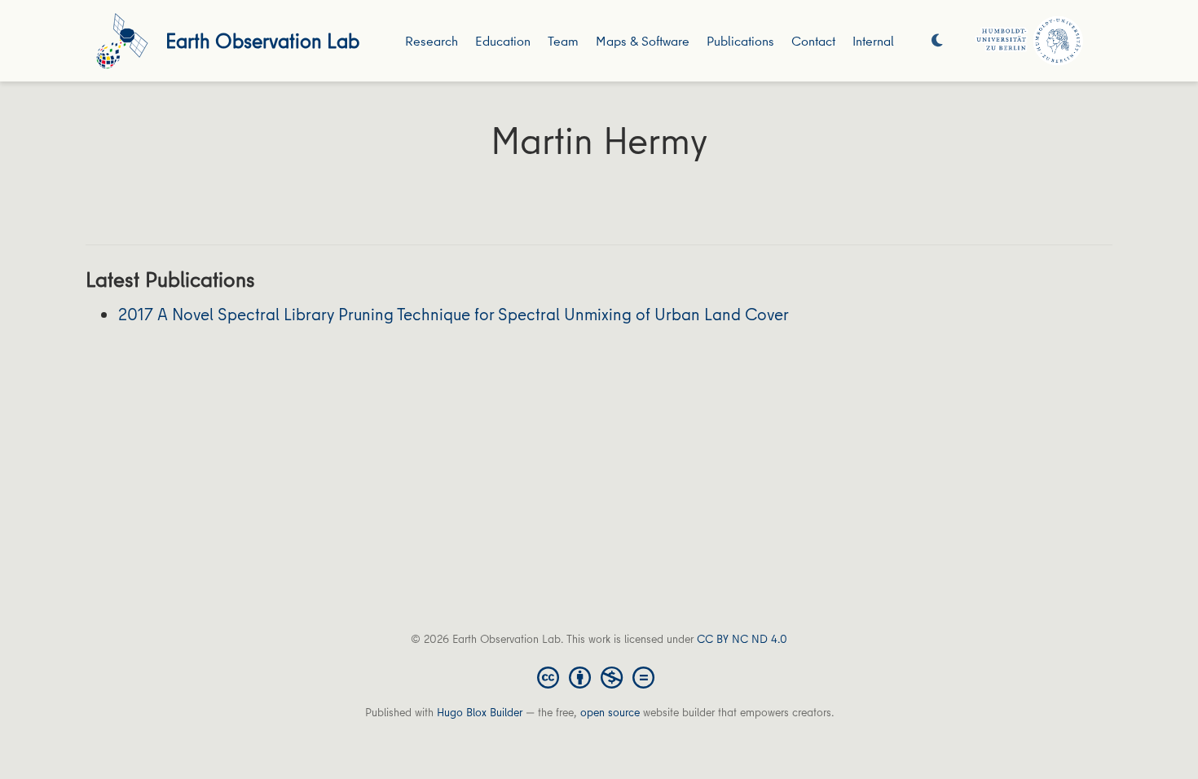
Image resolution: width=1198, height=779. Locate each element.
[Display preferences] (937, 41)
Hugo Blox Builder (479, 712)
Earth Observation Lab (262, 40)
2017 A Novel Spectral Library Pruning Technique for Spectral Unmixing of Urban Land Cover (453, 314)
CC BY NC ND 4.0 (742, 639)
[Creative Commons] (599, 676)
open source (610, 712)
